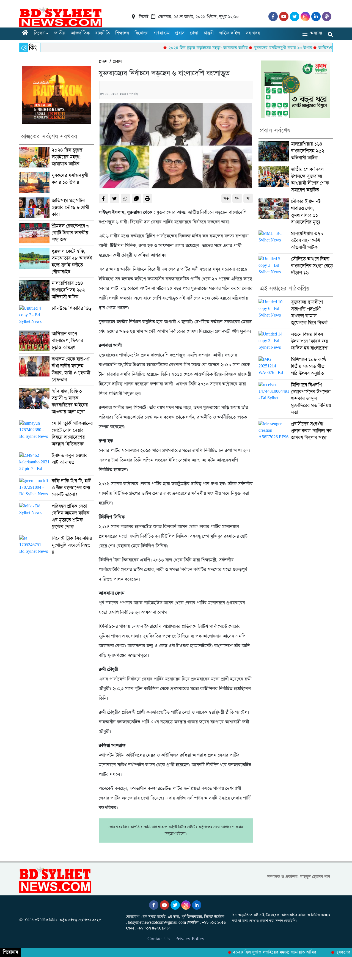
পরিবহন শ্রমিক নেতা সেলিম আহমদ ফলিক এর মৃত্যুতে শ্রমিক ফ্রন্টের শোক (70, 516)
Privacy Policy (189, 939)
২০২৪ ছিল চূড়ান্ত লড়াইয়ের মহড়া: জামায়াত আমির (189, 48)
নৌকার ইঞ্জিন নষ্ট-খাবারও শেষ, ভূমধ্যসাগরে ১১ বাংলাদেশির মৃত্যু (307, 212)
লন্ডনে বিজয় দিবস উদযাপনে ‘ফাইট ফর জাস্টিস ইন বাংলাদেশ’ (310, 341)
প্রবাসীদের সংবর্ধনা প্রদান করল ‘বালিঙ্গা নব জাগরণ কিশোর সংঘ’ (311, 431)
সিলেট (39, 33)
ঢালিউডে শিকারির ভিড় (72, 308)
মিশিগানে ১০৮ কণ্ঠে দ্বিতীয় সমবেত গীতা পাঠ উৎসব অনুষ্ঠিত (308, 366)
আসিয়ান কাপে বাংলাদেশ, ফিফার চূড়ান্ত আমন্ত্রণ (67, 341)
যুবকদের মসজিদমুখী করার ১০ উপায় (264, 48)
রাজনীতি (102, 33)
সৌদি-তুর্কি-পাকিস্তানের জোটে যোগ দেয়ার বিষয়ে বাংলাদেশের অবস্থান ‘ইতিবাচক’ (72, 433)
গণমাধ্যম (162, 33)
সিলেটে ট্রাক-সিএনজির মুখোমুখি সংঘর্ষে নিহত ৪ (72, 545)
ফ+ (226, 198)
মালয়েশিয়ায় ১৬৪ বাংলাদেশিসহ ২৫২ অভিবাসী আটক (68, 290)
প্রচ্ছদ (103, 61)
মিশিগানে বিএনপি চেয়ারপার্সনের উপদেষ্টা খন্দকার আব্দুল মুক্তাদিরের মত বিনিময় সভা (311, 399)
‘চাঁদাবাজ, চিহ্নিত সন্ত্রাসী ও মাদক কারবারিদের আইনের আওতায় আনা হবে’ (70, 401)
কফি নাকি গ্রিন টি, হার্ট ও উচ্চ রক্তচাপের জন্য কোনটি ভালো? (71, 488)
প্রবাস (180, 33)
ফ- (237, 198)
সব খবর (253, 33)
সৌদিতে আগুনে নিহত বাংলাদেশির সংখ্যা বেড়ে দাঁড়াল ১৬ (312, 266)
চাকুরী (209, 33)
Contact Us (158, 939)
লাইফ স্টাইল (229, 33)
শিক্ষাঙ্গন (122, 33)
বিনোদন (141, 33)
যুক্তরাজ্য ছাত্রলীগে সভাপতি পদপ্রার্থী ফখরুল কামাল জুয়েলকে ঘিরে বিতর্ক (309, 312)
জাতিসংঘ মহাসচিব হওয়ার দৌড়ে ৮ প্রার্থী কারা (70, 207)
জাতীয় (59, 33)
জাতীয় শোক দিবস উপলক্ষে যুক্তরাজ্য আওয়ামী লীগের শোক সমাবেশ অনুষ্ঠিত (310, 179)
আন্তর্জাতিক (80, 33)
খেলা (194, 33)
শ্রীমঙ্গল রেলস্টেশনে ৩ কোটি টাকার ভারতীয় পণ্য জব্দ (70, 233)
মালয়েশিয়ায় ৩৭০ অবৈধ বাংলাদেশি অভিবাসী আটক (307, 240)
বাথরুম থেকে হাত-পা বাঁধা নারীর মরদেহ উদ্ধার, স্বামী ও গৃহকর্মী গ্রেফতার (71, 369)
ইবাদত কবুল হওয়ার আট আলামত (69, 459)
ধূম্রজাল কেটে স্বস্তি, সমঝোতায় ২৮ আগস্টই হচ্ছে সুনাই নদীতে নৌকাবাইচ (72, 261)
